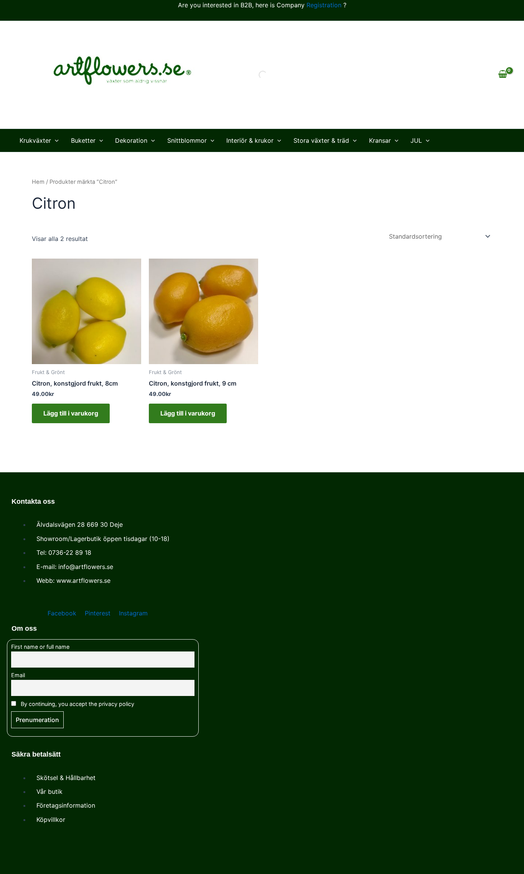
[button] (55, 140)
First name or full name (40, 646)
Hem (38, 181)
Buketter (83, 140)
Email (18, 675)
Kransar (380, 140)
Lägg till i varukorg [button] (70, 413)
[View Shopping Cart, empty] (502, 74)
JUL (416, 140)
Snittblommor (187, 140)
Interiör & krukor (250, 140)
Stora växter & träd (321, 140)
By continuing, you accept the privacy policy (76, 704)
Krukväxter (35, 140)
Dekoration (131, 140)
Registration (323, 5)
